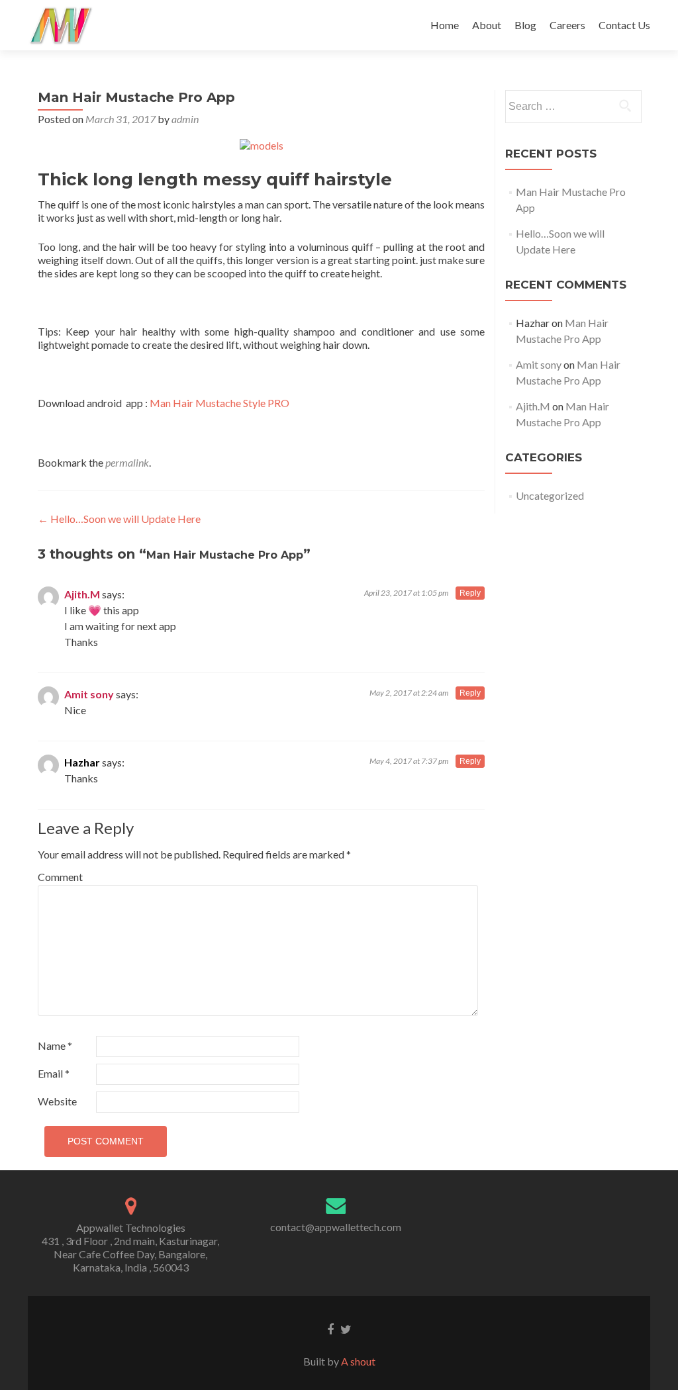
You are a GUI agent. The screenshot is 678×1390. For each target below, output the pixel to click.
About (486, 25)
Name (55, 1045)
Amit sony (89, 694)
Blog (525, 25)
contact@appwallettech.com (335, 1227)
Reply (470, 593)
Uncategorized (550, 495)
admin (185, 119)
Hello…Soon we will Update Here (119, 518)
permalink (127, 462)
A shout (358, 1361)
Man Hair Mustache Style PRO (219, 402)
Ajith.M (82, 594)
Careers (567, 25)
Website (57, 1101)
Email (54, 1073)
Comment (60, 876)
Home (444, 25)
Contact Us (624, 25)
